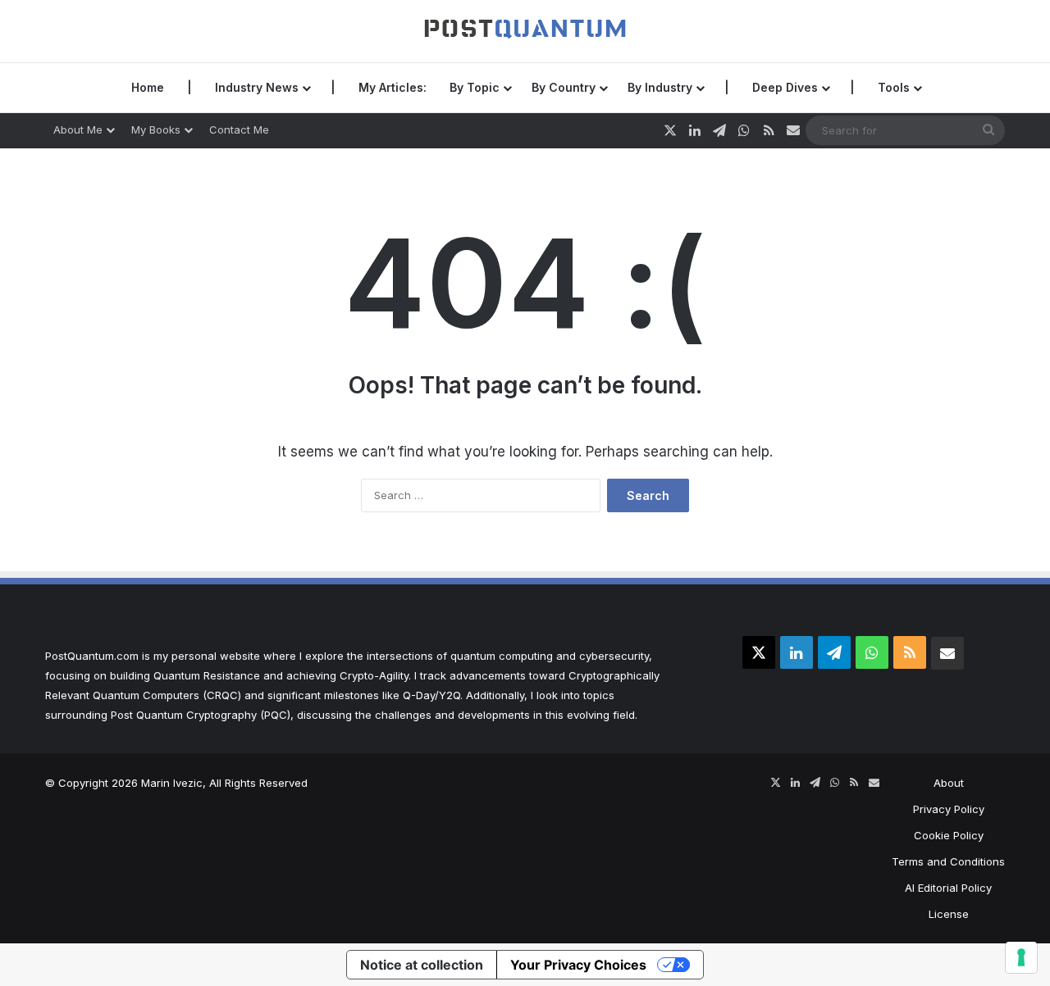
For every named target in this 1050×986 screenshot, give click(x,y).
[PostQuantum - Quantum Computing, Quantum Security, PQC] (525, 30)
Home (147, 87)
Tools (894, 87)
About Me (78, 129)
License (949, 913)
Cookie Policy (949, 835)
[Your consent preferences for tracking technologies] (1021, 957)
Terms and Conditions (948, 861)
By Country (564, 87)
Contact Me (239, 129)
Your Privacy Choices (578, 964)
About (949, 782)
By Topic (475, 87)
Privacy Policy (948, 809)
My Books (155, 129)
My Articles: (392, 87)
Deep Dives (785, 87)
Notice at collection (421, 964)
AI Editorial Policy (948, 887)
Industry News (257, 87)
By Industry (660, 87)
